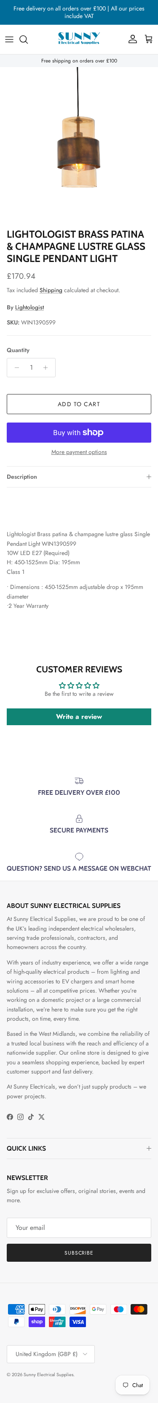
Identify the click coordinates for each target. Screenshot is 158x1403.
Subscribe (79, 1253)
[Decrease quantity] (14, 367)
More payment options (79, 452)
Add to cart (79, 404)
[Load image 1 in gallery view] (79, 145)
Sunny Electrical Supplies (48, 1374)
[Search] (28, 39)
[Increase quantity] (47, 367)
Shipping (51, 290)
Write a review (79, 716)
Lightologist (29, 307)
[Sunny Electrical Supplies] (79, 39)
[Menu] (9, 39)
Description (22, 476)
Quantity (18, 350)
